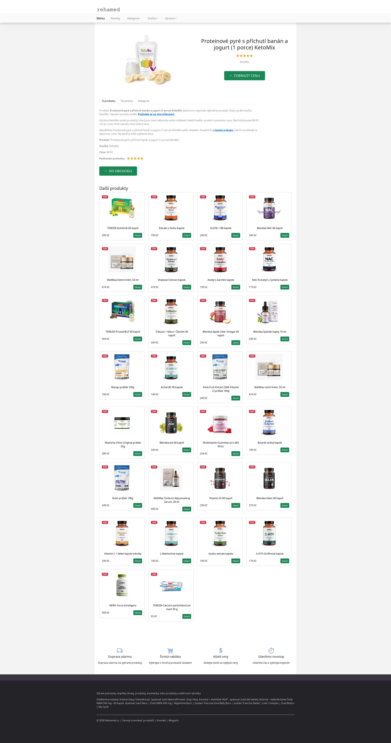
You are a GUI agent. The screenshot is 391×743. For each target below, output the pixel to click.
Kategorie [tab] (143, 101)
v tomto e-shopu (223, 130)
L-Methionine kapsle (171, 553)
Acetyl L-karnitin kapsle (221, 280)
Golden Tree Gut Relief (247, 703)
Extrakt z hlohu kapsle (172, 228)
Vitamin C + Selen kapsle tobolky (122, 553)
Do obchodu (120, 171)
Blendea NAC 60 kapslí (270, 228)
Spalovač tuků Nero (136, 703)
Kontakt (161, 720)
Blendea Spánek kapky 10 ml (269, 331)
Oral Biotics (287, 703)
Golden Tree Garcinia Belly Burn (213, 703)
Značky (152, 18)
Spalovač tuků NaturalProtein (168, 699)
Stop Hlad (192, 699)
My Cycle (104, 706)
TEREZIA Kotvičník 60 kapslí (122, 228)
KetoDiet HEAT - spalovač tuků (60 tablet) (234, 699)
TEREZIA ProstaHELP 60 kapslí (123, 331)
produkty (140, 693)
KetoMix (244, 62)
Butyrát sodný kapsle (270, 442)
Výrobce (170, 18)
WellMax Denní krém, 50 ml (123, 280)
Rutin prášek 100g (122, 498)
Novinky (115, 18)
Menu (101, 18)
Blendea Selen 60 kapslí (269, 498)
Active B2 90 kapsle (172, 387)
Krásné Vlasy (127, 699)
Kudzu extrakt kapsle (221, 553)
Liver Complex (270, 703)
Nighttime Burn (183, 703)
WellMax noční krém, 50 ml (269, 387)
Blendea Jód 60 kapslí (172, 442)
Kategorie (133, 18)
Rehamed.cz (112, 720)
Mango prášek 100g (122, 387)
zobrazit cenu (247, 75)
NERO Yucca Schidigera (122, 605)
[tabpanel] (179, 136)
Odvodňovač (142, 699)
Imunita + (204, 699)
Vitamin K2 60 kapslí (220, 498)
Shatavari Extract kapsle (172, 280)
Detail (138, 235)
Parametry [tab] (127, 101)
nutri (188, 693)
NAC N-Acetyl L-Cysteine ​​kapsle (270, 280)
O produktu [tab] (108, 101)
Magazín (174, 720)
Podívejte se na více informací (156, 114)
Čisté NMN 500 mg (161, 703)
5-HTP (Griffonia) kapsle (269, 553)
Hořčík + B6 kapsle (220, 228)
